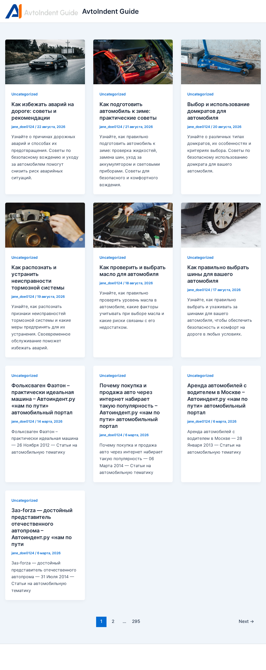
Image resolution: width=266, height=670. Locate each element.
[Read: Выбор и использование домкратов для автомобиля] (221, 61)
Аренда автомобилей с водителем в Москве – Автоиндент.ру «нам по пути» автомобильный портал (217, 399)
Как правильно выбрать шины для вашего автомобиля (218, 274)
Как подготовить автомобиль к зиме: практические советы (128, 111)
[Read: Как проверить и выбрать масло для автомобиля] (133, 224)
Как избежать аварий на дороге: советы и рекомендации (42, 111)
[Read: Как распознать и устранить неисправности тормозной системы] (45, 224)
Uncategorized (24, 94)
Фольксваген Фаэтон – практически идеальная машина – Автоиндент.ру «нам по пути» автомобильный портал (43, 399)
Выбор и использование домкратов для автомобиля (218, 111)
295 (136, 621)
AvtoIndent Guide (110, 11)
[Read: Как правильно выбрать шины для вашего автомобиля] (221, 224)
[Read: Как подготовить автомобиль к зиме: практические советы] (133, 61)
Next (246, 621)
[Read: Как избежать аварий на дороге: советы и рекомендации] (45, 61)
